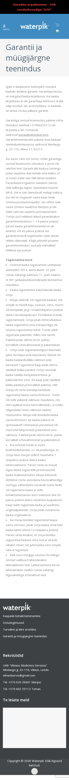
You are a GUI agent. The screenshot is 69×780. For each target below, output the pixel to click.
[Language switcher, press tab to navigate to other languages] (59, 32)
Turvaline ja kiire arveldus (19, 629)
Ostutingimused (13, 623)
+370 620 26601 (19, 682)
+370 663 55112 (19, 689)
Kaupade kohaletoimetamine (21, 616)
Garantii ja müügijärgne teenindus (25, 636)
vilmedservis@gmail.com (19, 675)
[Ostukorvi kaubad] (60, 25)
